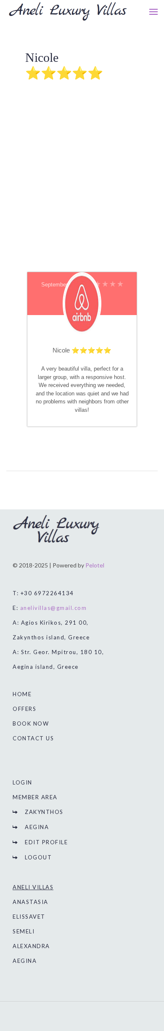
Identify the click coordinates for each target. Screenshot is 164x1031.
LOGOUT (38, 857)
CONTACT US (33, 738)
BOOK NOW (31, 723)
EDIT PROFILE (46, 842)
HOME (22, 694)
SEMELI (23, 931)
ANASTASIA (30, 901)
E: (50, 607)
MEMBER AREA (35, 797)
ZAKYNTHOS (44, 811)
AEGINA (37, 827)
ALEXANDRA (31, 946)
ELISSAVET (29, 916)
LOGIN (22, 782)
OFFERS (24, 708)
